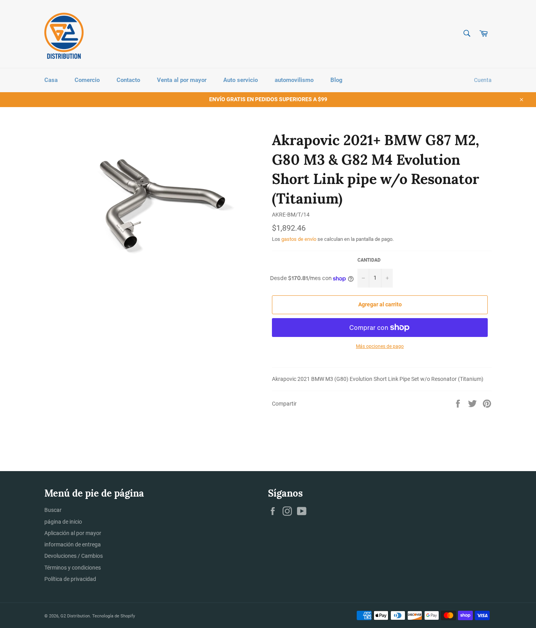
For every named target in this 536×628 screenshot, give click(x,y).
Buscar (53, 510)
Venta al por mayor (181, 80)
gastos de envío (298, 239)
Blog (336, 80)
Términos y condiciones (72, 567)
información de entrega (72, 544)
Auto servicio (240, 80)
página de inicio (63, 522)
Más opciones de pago (380, 346)
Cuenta (483, 80)
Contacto (128, 80)
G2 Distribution (75, 616)
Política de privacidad (70, 579)
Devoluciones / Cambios (73, 556)
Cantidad (369, 260)
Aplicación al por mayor (72, 533)
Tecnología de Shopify (113, 616)
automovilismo (294, 80)
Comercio (87, 80)
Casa (51, 80)
